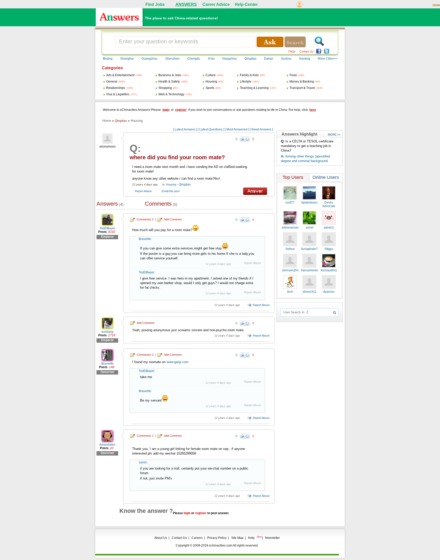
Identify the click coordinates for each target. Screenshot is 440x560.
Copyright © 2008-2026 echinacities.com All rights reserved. (217, 545)
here (312, 110)
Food (293, 75)
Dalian (268, 58)
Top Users (293, 177)
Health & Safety (169, 81)
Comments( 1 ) (146, 435)
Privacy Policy (217, 538)
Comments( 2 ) (146, 219)
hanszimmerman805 (315, 270)
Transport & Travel (302, 88)
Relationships (115, 88)
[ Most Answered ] (237, 129)
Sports (209, 88)
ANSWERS (186, 4)
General (111, 81)
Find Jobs (155, 4)
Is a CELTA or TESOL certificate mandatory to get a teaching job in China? (307, 145)
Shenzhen (172, 58)
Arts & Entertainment (120, 75)
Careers (197, 538)
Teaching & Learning (254, 88)
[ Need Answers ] (261, 129)
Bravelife (145, 239)
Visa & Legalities (117, 94)
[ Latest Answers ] (185, 129)
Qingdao (250, 58)
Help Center (246, 4)
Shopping (165, 88)
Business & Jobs (169, 75)
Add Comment (173, 219)
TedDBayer (107, 228)
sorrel (143, 462)
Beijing (108, 58)
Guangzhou (149, 58)
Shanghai (127, 58)
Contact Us (306, 51)
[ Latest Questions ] (211, 129)
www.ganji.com (177, 362)
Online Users (325, 177)
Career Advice (216, 4)
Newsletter (272, 538)
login (165, 110)
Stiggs (328, 249)
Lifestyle (245, 81)
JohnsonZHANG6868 (296, 270)
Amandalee (107, 444)
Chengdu (193, 58)
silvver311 (309, 292)
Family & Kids (249, 75)
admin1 (329, 227)
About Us (160, 538)
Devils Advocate (328, 204)
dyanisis (329, 292)
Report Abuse (143, 191)
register (181, 110)
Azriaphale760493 (314, 249)
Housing (211, 81)
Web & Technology (171, 94)
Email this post (171, 191)
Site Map (237, 538)
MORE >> (334, 134)
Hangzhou (229, 58)
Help (251, 538)
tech (290, 292)
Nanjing (304, 58)
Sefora (290, 249)
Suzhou (286, 58)
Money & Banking (302, 81)
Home (106, 121)
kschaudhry (329, 270)
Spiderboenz (310, 202)
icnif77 (290, 202)
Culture (210, 75)
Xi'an (211, 58)
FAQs (292, 51)
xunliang (107, 332)
